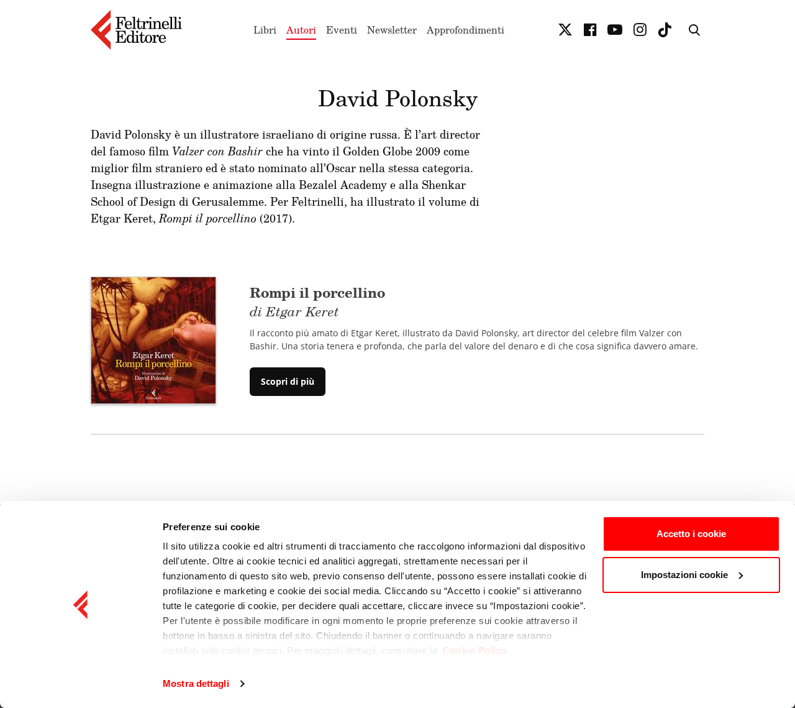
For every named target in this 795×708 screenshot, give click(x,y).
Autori (301, 29)
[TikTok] (665, 30)
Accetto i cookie (691, 533)
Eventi (341, 29)
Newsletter (392, 29)
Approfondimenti (465, 29)
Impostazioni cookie (684, 574)
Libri (264, 29)
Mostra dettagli (196, 683)
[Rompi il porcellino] (153, 339)
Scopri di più (287, 381)
